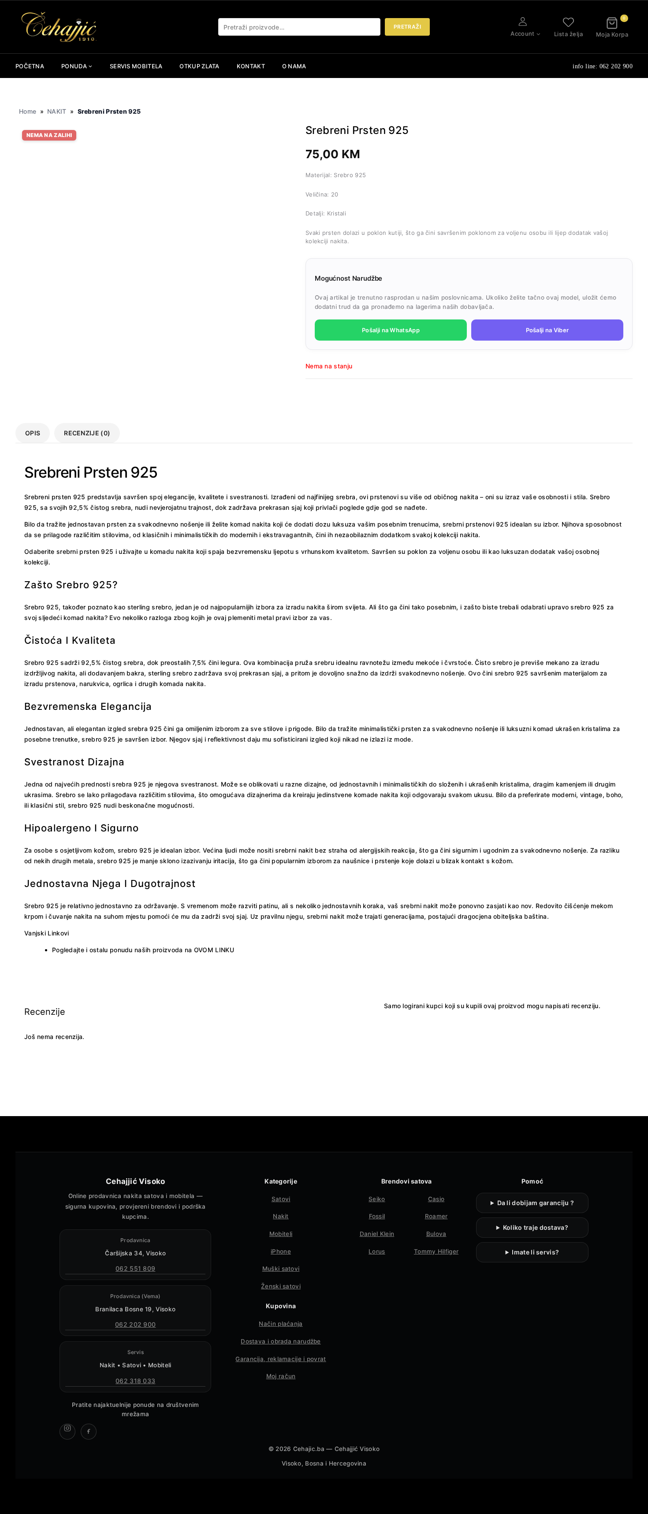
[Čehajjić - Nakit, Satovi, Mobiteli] (59, 27)
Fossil (377, 1216)
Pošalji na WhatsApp (391, 330)
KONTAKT (251, 66)
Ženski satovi (281, 1286)
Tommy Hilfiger (436, 1251)
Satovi (281, 1198)
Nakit (281, 1216)
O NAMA (294, 66)
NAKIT (57, 111)
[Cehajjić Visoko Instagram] (67, 1432)
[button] (538, 33)
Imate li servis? (535, 1252)
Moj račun (281, 1376)
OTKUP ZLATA (199, 66)
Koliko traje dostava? (535, 1227)
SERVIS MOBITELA (136, 66)
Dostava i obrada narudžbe (281, 1341)
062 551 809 (135, 1268)
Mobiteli (280, 1233)
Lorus (377, 1251)
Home (27, 111)
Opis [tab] (32, 433)
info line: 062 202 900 (603, 66)
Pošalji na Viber (547, 330)
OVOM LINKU (214, 950)
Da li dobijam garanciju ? (535, 1202)
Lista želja (568, 33)
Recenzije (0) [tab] (87, 433)
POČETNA (29, 66)
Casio (436, 1198)
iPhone (281, 1251)
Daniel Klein (377, 1233)
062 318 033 (135, 1380)
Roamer (436, 1216)
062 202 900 (135, 1324)
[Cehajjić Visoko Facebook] (89, 1432)
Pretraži (407, 26)
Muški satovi (281, 1268)
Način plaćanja (280, 1323)
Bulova (436, 1233)
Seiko (377, 1198)
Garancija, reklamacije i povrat (280, 1358)
